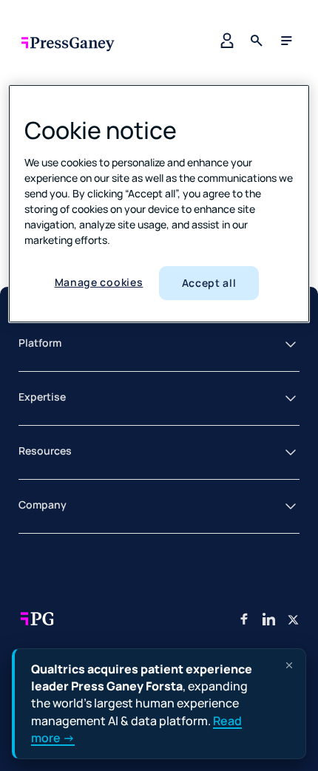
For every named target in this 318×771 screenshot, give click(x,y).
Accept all (209, 283)
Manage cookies (99, 282)
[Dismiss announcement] (289, 665)
